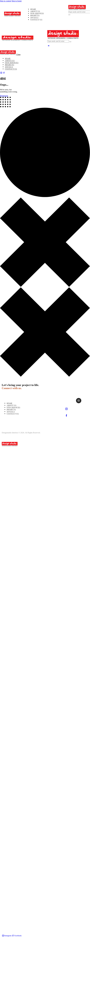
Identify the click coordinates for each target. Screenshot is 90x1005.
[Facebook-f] (72, 400)
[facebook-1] (4, 73)
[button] (48, 46)
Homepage (4, 96)
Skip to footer (17, 1)
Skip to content (5, 1)
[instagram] (1, 73)
